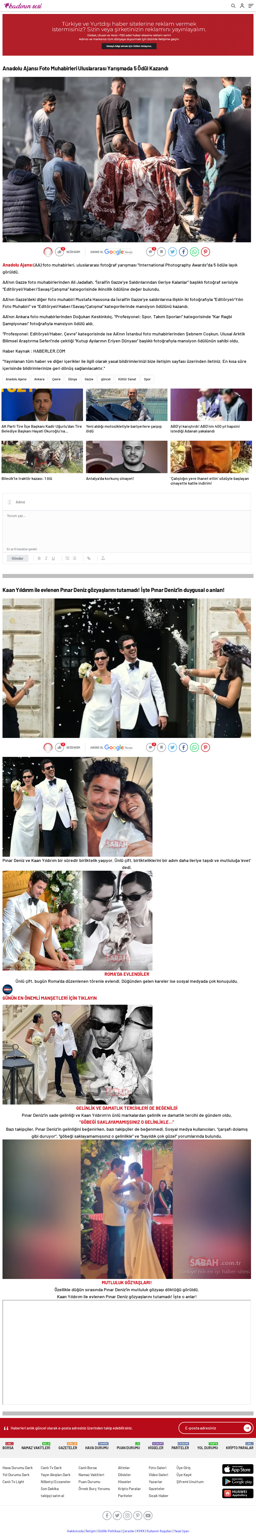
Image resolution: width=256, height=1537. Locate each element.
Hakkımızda (75, 1531)
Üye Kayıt (184, 1474)
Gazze (89, 379)
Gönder (18, 558)
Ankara (39, 379)
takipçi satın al (52, 1495)
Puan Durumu (128, 1446)
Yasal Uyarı (181, 1531)
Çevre (56, 379)
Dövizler (124, 1474)
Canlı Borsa (87, 1467)
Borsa (8, 1446)
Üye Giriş (183, 1467)
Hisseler (156, 1446)
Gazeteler (67, 1446)
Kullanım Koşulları (159, 1531)
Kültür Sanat (127, 379)
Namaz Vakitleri (36, 1446)
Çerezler (129, 1531)
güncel (105, 379)
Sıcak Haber (158, 1495)
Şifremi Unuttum (190, 1481)
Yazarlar (155, 1481)
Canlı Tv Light (13, 1481)
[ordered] (67, 558)
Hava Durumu (96, 1446)
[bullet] (74, 558)
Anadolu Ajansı (16, 379)
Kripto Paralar (240, 1446)
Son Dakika (50, 1488)
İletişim (91, 1531)
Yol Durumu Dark (16, 1474)
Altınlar (124, 1467)
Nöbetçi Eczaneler (56, 1481)
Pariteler (180, 1446)
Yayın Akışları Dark (55, 1474)
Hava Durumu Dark (17, 1467)
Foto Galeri (157, 1467)
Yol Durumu (207, 1446)
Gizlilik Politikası (109, 1531)
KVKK (141, 1531)
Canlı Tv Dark (51, 1467)
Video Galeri (158, 1474)
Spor (147, 379)
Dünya (72, 379)
